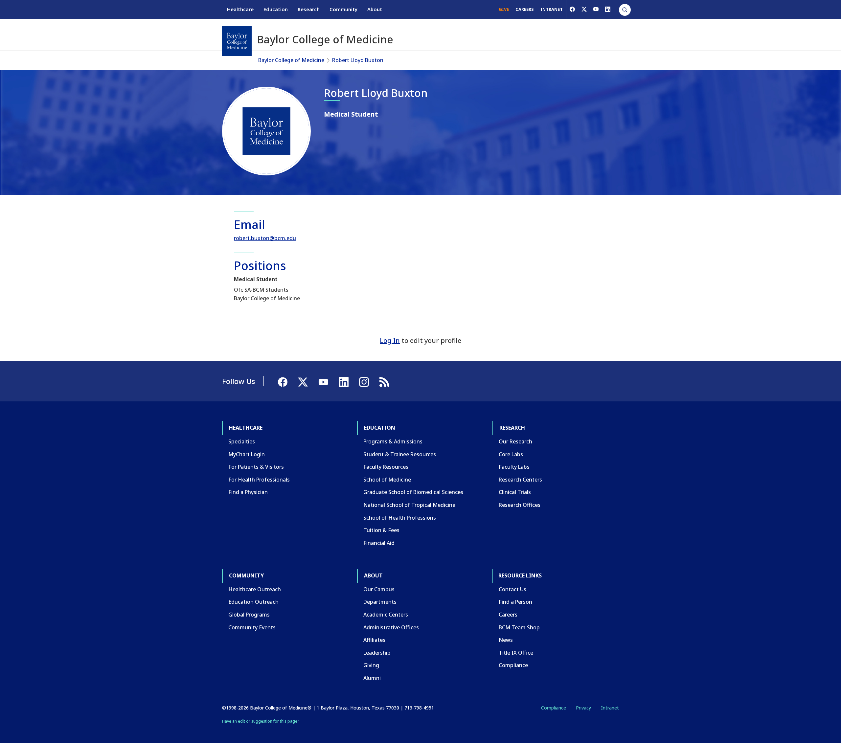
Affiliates (374, 639)
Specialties (241, 441)
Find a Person (515, 601)
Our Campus (379, 589)
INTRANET (551, 9)
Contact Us (512, 589)
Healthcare (240, 9)
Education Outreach (253, 601)
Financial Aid (379, 543)
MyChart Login (246, 454)
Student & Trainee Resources (399, 454)
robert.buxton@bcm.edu (265, 238)
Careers (508, 614)
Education (275, 9)
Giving (371, 665)
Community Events (252, 627)
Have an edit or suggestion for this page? (260, 721)
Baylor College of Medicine (291, 60)
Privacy (583, 708)
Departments (380, 601)
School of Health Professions (399, 517)
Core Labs (511, 454)
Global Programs (249, 614)
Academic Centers (385, 614)
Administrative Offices (391, 627)
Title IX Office (516, 652)
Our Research (515, 441)
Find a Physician (248, 492)
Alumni (372, 678)
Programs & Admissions (392, 441)
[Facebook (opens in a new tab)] (572, 9)
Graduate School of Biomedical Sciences (413, 492)
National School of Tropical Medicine (409, 504)
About (374, 9)
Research (309, 9)
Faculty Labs (514, 466)
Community (343, 9)
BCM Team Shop (519, 627)
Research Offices (519, 504)
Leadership (377, 652)
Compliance (513, 665)
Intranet (610, 708)
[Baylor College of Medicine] (237, 41)
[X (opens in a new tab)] (584, 9)
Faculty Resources (385, 466)
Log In (390, 340)
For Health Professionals (259, 479)
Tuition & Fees (381, 530)
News (506, 639)
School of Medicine (387, 479)
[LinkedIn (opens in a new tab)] (607, 9)
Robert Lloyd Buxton (357, 60)
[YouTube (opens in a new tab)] (596, 9)
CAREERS (524, 9)
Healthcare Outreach (254, 589)
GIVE (504, 9)
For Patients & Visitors (256, 466)
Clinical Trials (515, 492)
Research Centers (520, 479)
